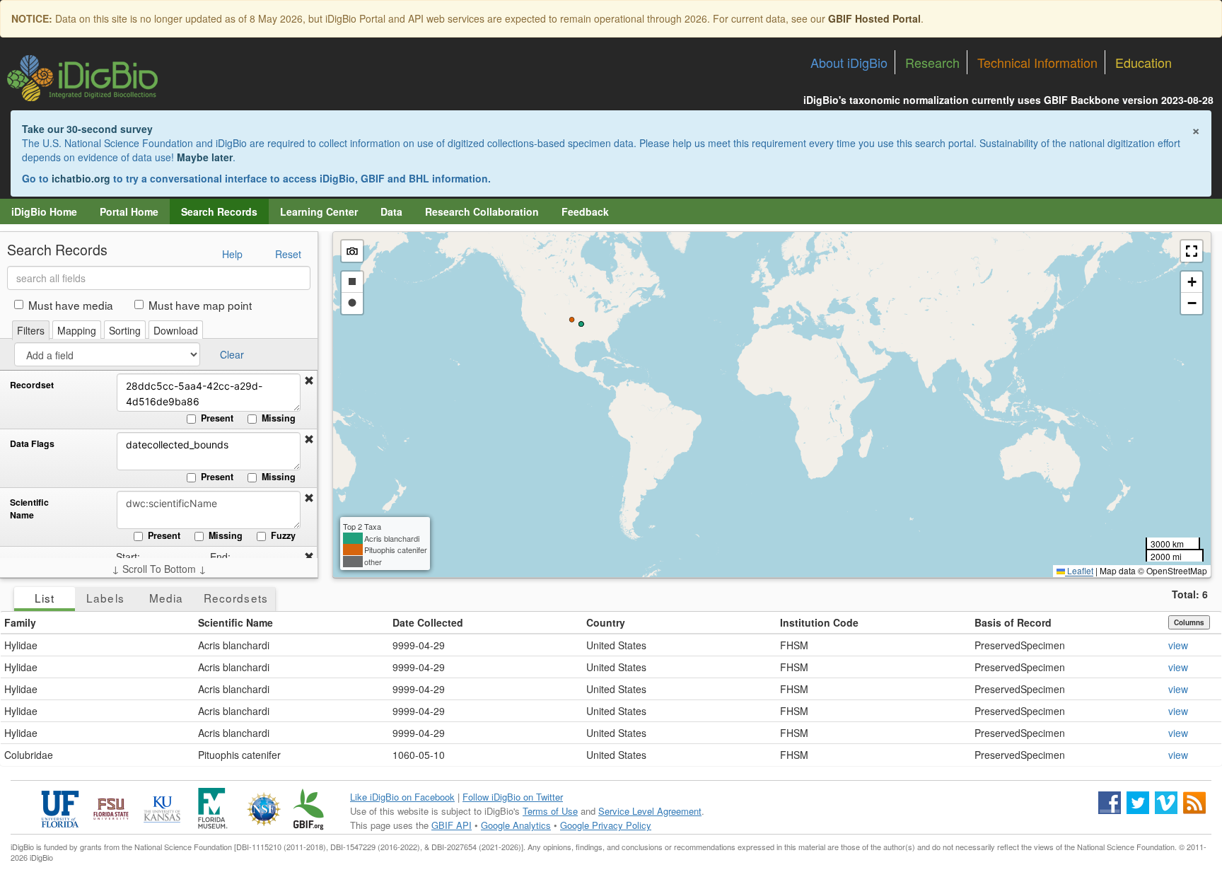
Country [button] (605, 622)
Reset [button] (288, 254)
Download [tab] (175, 330)
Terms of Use (550, 811)
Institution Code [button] (819, 622)
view (1178, 645)
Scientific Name (29, 508)
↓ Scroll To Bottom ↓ (159, 569)
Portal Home (129, 211)
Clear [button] (232, 354)
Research (932, 62)
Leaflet (1079, 570)
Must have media (70, 305)
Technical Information (1037, 62)
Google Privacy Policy (605, 825)
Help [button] (232, 254)
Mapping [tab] (76, 330)
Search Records (219, 211)
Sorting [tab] (125, 330)
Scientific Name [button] (235, 622)
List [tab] (44, 597)
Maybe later (205, 157)
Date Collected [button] (427, 622)
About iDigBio (849, 62)
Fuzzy (283, 535)
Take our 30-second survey (87, 129)
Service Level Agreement (650, 811)
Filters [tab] (31, 330)
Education (1143, 62)
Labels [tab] (105, 597)
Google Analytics (516, 825)
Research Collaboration (482, 211)
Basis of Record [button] (1013, 622)
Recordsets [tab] (236, 597)
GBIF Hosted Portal (874, 18)
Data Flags (32, 444)
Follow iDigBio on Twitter (512, 796)
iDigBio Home (44, 211)
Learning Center (319, 211)
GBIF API (451, 825)
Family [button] (20, 622)
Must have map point (200, 305)
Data (391, 211)
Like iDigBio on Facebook (402, 796)
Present (217, 418)
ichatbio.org (81, 178)
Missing (279, 418)
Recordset (32, 385)
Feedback (585, 211)
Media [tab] (166, 597)
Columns (1189, 622)
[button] (309, 380)
